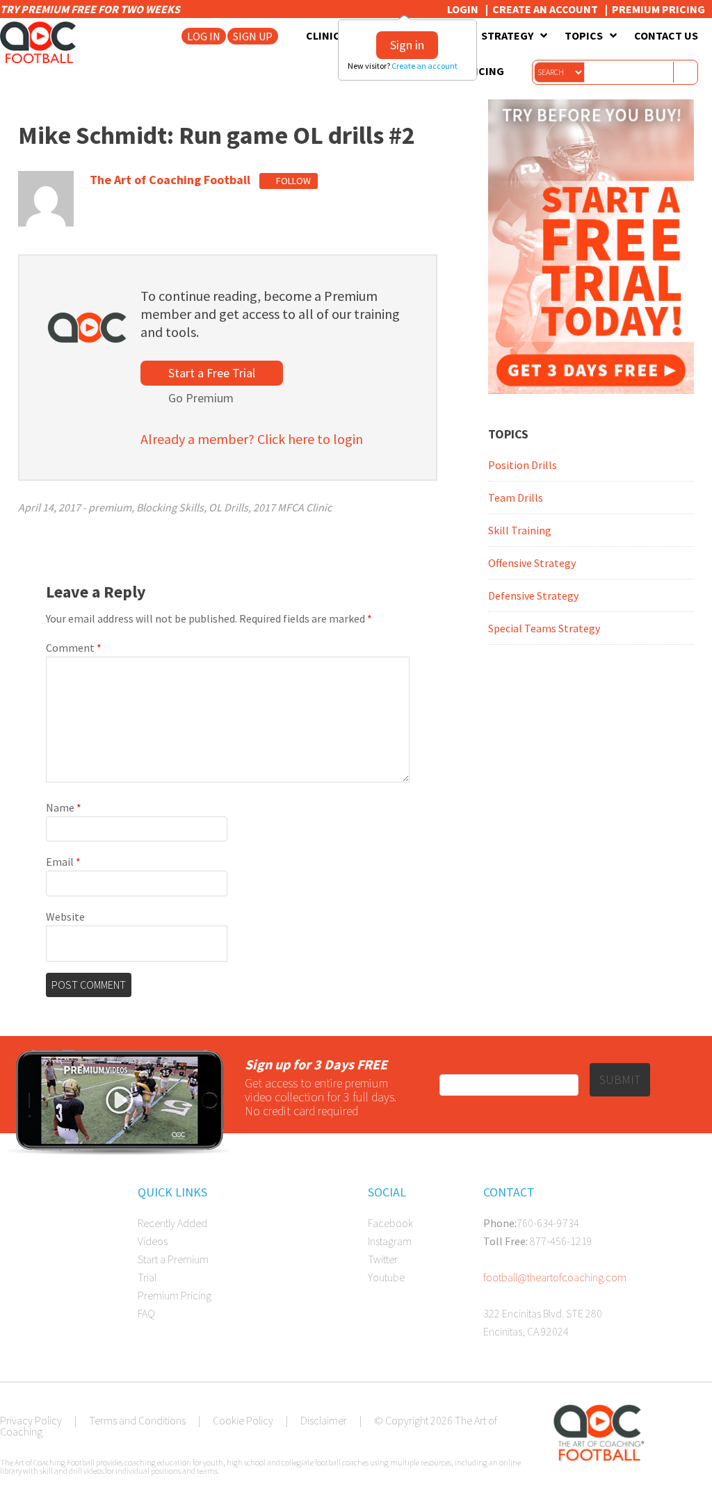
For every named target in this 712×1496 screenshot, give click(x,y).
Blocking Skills (170, 507)
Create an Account (545, 9)
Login (462, 9)
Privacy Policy (31, 1420)
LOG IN (203, 36)
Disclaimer (323, 1420)
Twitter (383, 1259)
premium (109, 507)
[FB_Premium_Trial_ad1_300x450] (591, 390)
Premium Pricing (658, 9)
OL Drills (228, 507)
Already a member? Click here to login (251, 438)
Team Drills (515, 497)
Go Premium (201, 398)
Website (65, 916)
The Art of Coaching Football (42, 42)
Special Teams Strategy (544, 628)
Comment (74, 648)
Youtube (386, 1277)
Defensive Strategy (533, 595)
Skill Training (519, 530)
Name (63, 807)
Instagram (390, 1241)
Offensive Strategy (532, 563)
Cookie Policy (243, 1420)
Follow (292, 180)
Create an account (425, 65)
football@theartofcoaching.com (554, 1277)
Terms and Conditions (137, 1420)
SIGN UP (253, 36)
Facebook (390, 1223)
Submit (619, 1079)
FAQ (146, 1313)
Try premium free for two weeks (91, 9)
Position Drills (522, 465)
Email (63, 862)
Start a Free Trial (211, 373)
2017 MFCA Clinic (292, 507)
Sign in (407, 45)
